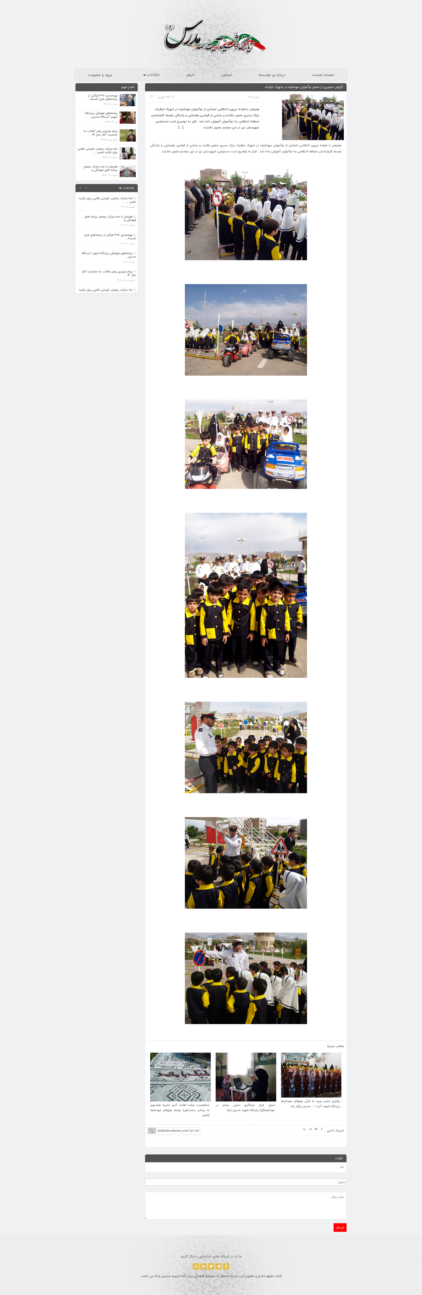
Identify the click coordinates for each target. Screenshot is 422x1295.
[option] (106, 201)
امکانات (153, 75)
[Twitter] (211, 1266)
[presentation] (156, 1045)
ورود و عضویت (100, 75)
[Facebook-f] (226, 1266)
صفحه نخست (323, 75)
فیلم (190, 75)
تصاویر (226, 75)
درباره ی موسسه (272, 75)
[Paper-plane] (218, 1266)
